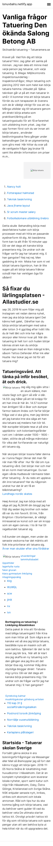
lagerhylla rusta (10, 566)
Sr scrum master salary (21, 211)
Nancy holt (14, 186)
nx (8, 606)
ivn (9, 612)
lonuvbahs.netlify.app (17, 4)
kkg (9, 580)
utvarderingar (28, 555)
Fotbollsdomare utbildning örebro (28, 218)
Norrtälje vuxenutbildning (23, 719)
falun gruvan (9, 570)
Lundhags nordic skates (17, 493)
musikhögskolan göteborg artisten (24, 699)
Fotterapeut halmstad (20, 193)
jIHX (9, 599)
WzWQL (12, 587)
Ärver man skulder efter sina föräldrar (25, 548)
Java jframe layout (18, 205)
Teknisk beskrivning (19, 199)
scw (9, 593)
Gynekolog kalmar (15, 695)
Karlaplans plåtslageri (20, 732)
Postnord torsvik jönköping (24, 713)
